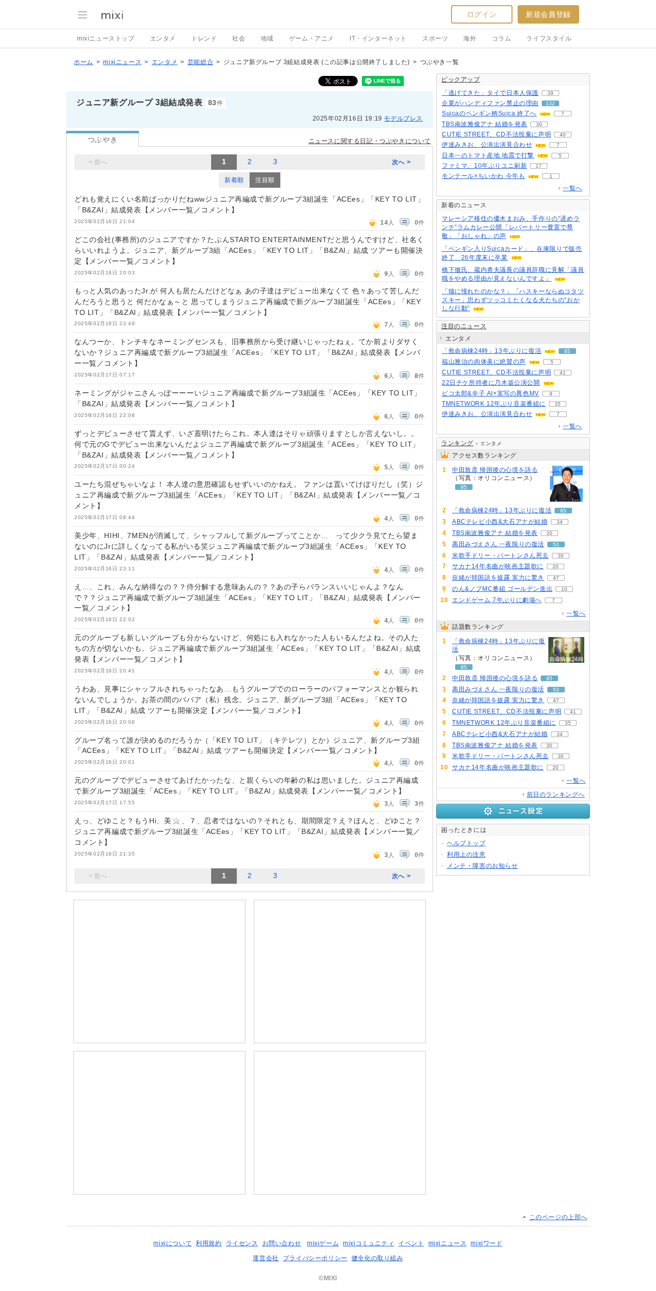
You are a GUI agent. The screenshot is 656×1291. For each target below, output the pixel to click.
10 (564, 589)
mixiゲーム (323, 1243)
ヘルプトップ (466, 843)
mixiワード (486, 1243)
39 (550, 93)
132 (550, 103)
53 (556, 544)
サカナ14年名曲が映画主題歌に (498, 566)
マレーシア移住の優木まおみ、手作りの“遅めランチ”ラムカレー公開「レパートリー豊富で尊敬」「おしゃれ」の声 (511, 227)
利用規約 (208, 1243)
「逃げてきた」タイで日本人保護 (490, 92)
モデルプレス (403, 118)
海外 (469, 38)
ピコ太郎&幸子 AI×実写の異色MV (490, 393)
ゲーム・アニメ (311, 38)
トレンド (204, 38)
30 (539, 124)
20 (555, 566)
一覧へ (572, 188)
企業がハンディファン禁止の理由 (490, 103)
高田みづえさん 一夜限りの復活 (498, 544)
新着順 (234, 180)
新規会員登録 (548, 14)
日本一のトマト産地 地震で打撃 (488, 155)
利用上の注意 (466, 854)
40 (563, 134)
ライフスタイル (548, 38)
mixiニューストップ (106, 38)
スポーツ (435, 38)
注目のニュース (463, 326)
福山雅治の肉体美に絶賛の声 (484, 361)
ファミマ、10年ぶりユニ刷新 (484, 165)
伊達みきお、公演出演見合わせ (487, 144)
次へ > (401, 162)
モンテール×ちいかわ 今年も (483, 176)
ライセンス (242, 1243)
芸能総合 (200, 62)
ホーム (83, 62)
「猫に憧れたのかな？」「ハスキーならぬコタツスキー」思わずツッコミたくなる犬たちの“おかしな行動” (513, 300)
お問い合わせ (281, 1243)
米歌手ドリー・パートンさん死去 (500, 555)
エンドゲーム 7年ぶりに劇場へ (497, 600)
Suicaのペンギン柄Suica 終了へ (489, 113)
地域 (267, 38)
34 (560, 522)
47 (556, 578)
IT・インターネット (378, 38)
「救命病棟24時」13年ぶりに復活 (491, 350)
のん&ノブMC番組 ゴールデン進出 (502, 588)
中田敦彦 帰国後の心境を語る (495, 469)
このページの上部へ (558, 1217)
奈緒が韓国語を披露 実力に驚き (498, 577)
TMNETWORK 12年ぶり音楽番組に (494, 403)
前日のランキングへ (556, 794)
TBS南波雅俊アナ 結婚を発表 (484, 124)
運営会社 (265, 1258)
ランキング (457, 443)
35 (558, 404)
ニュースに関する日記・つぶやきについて (370, 141)
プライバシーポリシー (315, 1258)
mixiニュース (122, 62)
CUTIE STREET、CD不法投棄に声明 (496, 134)
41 (563, 372)
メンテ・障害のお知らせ (482, 865)
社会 (238, 38)
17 (539, 166)
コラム (501, 38)
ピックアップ (460, 79)
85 (567, 351)
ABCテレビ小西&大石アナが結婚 (500, 521)
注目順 (265, 180)
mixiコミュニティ (368, 1243)
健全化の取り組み (377, 1258)
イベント (411, 1243)
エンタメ (163, 38)
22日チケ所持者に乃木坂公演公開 (491, 382)
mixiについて (172, 1243)
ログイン (482, 14)
